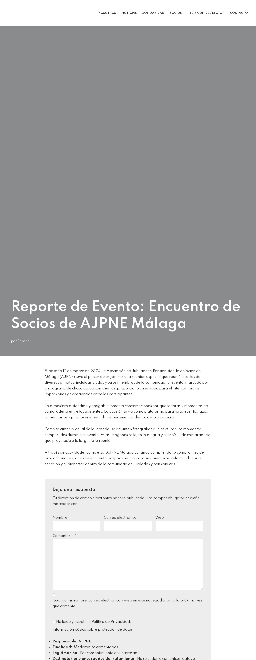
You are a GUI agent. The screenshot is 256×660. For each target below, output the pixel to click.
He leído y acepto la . (93, 622)
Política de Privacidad (111, 622)
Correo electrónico (120, 518)
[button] (183, 13)
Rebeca (24, 341)
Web (159, 518)
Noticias (129, 13)
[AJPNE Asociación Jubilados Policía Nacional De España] (18, 13)
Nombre (60, 518)
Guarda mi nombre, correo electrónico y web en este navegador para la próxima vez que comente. (127, 603)
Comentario (64, 536)
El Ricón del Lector (207, 13)
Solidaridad (153, 13)
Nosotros (107, 13)
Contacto (239, 13)
